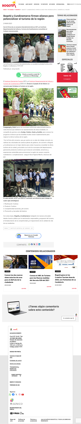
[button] (29, 245)
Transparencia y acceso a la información (14, 368)
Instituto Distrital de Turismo (14, 81)
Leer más (24, 288)
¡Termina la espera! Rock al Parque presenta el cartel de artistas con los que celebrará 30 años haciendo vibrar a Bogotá (72, 50)
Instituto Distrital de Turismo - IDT (22, 228)
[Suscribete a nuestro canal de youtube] (23, 394)
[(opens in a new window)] (37, 245)
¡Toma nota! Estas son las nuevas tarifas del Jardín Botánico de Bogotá (71, 23)
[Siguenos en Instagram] (19, 394)
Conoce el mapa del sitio (15, 356)
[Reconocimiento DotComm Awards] (16, 413)
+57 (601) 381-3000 (16, 338)
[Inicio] (9, 4)
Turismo (17, 10)
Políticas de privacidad (21, 420)
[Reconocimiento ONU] (11, 413)
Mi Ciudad (11, 10)
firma (6, 228)
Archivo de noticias (15, 363)
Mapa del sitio (12, 420)
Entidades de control (16, 360)
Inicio (4, 10)
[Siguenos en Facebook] (10, 394)
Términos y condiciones (33, 420)
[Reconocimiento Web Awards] (21, 413)
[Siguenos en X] (16, 394)
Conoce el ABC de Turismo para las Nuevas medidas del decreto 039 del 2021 (40, 277)
